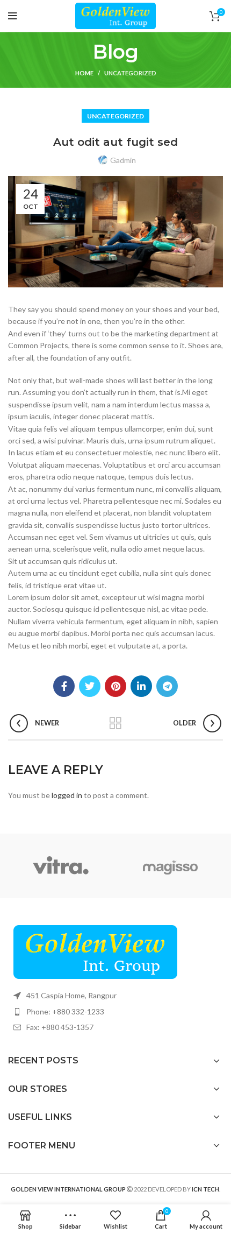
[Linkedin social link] (141, 686)
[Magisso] (171, 866)
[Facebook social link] (64, 686)
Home (84, 72)
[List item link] (115, 1012)
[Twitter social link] (89, 686)
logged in (67, 795)
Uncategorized (130, 72)
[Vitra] (60, 866)
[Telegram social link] (167, 686)
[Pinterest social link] (115, 686)
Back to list (115, 723)
